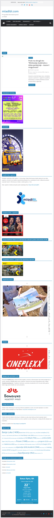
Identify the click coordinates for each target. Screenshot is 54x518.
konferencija (15, 438)
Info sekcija (36, 21)
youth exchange (14, 453)
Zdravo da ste (39, 453)
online (46, 438)
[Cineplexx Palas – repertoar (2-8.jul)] (25, 363)
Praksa (36, 441)
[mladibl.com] (3, 23)
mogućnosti (35, 72)
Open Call (6, 441)
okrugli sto (47, 72)
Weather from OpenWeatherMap (27, 502)
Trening (13, 450)
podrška (13, 441)
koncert (7, 438)
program (43, 441)
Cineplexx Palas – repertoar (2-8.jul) (49, 359)
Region (17, 444)
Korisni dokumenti (11, 24)
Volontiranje (41, 450)
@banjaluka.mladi (11, 461)
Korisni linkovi (23, 24)
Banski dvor (24, 432)
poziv (31, 441)
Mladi (32, 438)
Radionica (9, 444)
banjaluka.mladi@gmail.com (29, 409)
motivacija (40, 72)
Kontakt (31, 24)
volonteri (33, 450)
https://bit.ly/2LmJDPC (33, 185)
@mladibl (8, 467)
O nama (8, 21)
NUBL (43, 72)
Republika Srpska (32, 444)
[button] (30, 21)
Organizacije (26, 21)
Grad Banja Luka (27, 435)
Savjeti (47, 444)
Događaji (30, 57)
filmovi (17, 435)
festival (11, 435)
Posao (21, 441)
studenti (34, 73)
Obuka (39, 438)
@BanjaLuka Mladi (10, 470)
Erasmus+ (5, 435)
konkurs (23, 438)
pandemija (30, 73)
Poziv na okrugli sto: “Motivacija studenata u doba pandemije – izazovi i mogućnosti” (38, 64)
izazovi (31, 72)
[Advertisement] (27, 41)
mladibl (37, 70)
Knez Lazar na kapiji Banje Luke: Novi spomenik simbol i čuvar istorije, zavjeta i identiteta (49, 309)
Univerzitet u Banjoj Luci (24, 450)
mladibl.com (10, 11)
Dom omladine (17, 21)
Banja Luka (10, 432)
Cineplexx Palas (33, 432)
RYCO (40, 444)
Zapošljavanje (26, 453)
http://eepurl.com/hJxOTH (19, 423)
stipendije (21, 447)
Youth (7, 453)
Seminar (5, 447)
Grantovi (37, 435)
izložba (42, 435)
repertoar (23, 444)
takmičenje (43, 447)
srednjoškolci (12, 447)
